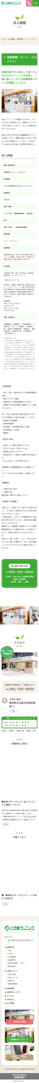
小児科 (10, 954)
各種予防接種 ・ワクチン (17, 963)
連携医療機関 (12, 984)
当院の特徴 (12, 974)
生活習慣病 (12, 957)
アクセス (10, 996)
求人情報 (11, 39)
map (13, 711)
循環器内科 (12, 960)
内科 (9, 950)
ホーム (4, 39)
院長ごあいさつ (13, 977)
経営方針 (11, 980)
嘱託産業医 (12, 966)
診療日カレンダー (14, 992)
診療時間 (10, 988)
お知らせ (10, 999)
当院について (12, 971)
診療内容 (10, 947)
